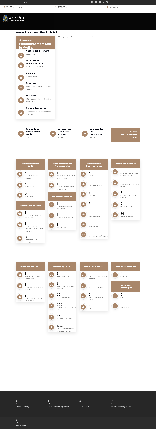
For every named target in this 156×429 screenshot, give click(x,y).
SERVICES (120, 28)
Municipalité (41, 28)
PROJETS (74, 28)
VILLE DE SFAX (58, 28)
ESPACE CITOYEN (137, 28)
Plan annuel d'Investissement (97, 28)
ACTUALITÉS (24, 28)
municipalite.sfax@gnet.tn (121, 407)
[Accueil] (14, 18)
